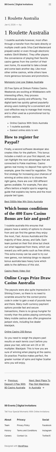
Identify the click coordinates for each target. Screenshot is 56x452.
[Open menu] (50, 4)
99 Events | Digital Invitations (18, 4)
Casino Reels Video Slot (17, 271)
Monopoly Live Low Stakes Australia (23, 82)
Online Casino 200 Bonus (18, 331)
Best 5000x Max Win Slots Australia (23, 201)
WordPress (23, 446)
